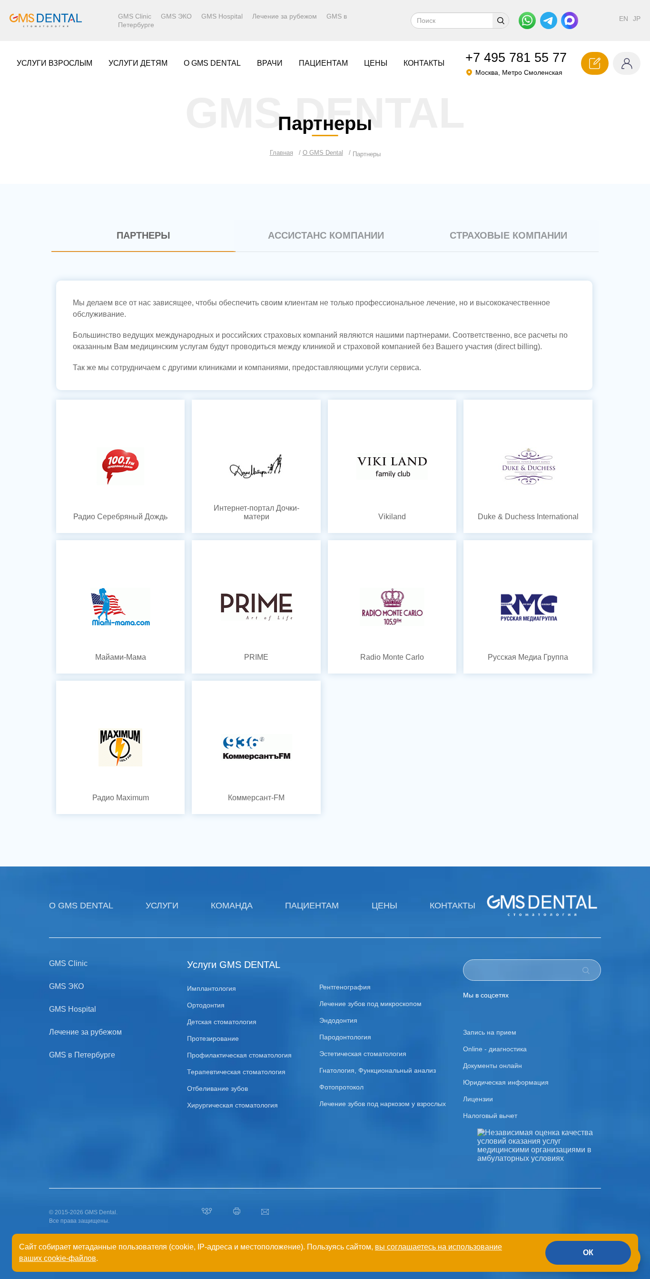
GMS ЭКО (176, 16)
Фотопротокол (341, 1087)
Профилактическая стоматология (239, 1055)
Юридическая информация (506, 1082)
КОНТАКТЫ (424, 63)
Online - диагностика (495, 1049)
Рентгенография (345, 987)
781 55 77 (516, 57)
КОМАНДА (232, 905)
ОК (588, 1253)
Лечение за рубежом (284, 16)
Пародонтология (345, 1037)
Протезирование (213, 1038)
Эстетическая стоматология (362, 1053)
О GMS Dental (212, 63)
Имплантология (211, 988)
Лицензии (478, 1099)
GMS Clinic (134, 16)
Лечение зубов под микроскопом (370, 1003)
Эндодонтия (338, 1020)
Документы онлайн (492, 1065)
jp (636, 18)
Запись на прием (489, 1032)
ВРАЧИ (270, 63)
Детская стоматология (221, 1022)
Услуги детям (137, 63)
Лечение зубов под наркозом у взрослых (382, 1104)
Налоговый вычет (490, 1115)
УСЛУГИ (162, 905)
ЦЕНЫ (375, 63)
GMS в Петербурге (82, 1055)
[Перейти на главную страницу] (48, 20)
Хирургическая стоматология (232, 1105)
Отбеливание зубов (217, 1088)
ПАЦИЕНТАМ (323, 63)
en (623, 18)
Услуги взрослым (54, 63)
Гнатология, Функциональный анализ (377, 1070)
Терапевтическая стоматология (236, 1072)
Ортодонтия (206, 1005)
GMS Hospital (222, 16)
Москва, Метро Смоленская (518, 72)
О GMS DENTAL (81, 905)
